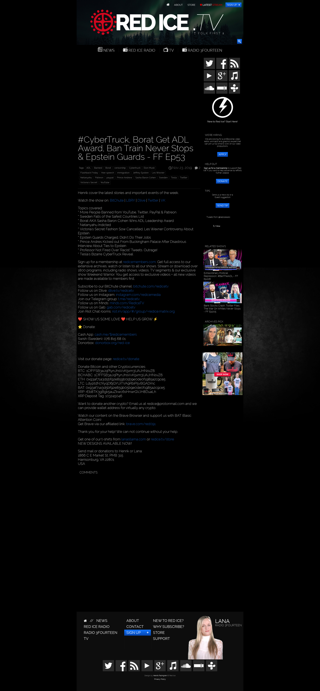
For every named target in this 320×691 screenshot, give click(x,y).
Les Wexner (158, 173)
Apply (222, 154)
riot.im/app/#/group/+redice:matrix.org (143, 311)
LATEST (212, 4)
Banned (98, 168)
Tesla (174, 177)
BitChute (117, 200)
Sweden (163, 177)
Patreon (99, 177)
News (108, 50)
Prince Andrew (124, 177)
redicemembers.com (139, 262)
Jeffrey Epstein (141, 173)
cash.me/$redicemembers (116, 334)
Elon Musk (149, 168)
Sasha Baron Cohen (145, 177)
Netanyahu (86, 177)
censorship (120, 168)
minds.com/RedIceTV (127, 303)
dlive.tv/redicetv (121, 290)
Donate (223, 181)
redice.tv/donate (126, 359)
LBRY (130, 200)
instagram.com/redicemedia (138, 295)
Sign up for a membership (215, 168)
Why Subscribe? (168, 627)
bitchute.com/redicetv (151, 286)
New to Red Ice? (168, 621)
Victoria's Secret (88, 182)
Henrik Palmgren (160, 676)
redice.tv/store (162, 439)
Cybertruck (134, 168)
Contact (135, 627)
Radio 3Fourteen (204, 50)
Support (161, 638)
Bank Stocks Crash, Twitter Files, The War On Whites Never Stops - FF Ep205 (222, 308)
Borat (108, 168)
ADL (88, 168)
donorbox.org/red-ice (112, 343)
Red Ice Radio (141, 50)
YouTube (104, 182)
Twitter (183, 177)
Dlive (141, 200)
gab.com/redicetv (121, 307)
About (178, 4)
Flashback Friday (89, 173)
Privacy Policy (160, 679)
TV (171, 50)
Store (191, 4)
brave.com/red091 (141, 424)
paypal (110, 177)
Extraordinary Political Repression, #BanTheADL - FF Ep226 (221, 276)
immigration (123, 173)
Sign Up (232, 4)
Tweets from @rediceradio (218, 217)
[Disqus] (138, 506)
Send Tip (222, 205)
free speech (107, 173)
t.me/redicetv (129, 299)
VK (163, 200)
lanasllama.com (134, 439)
